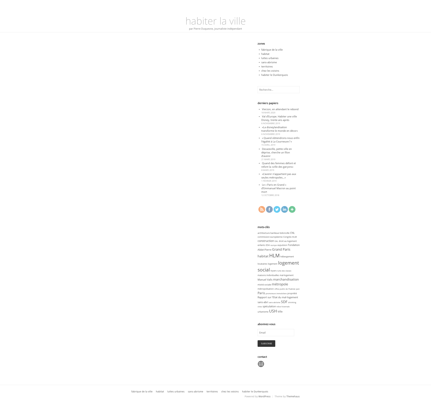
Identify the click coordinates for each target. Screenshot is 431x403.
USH (273, 311)
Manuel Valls (265, 279)
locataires (262, 263)
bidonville (284, 232)
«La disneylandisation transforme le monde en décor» (279, 128)
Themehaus (293, 396)
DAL (276, 241)
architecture (264, 232)
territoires (267, 66)
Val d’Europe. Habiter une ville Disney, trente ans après (279, 118)
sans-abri (263, 302)
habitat (265, 54)
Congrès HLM (290, 236)
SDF (284, 301)
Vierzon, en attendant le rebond (280, 109)
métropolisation (266, 288)
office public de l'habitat (284, 289)
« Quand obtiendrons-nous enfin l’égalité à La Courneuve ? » (280, 139)
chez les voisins (270, 70)
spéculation (269, 306)
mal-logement (287, 275)
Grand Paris (281, 249)
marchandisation (286, 279)
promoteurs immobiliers (276, 293)
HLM (274, 255)
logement (272, 263)
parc (298, 289)
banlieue (274, 232)
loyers (274, 270)
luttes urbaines (269, 58)
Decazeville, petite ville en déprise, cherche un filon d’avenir (276, 152)
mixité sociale (264, 284)
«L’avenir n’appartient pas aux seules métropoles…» (278, 175)
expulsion (282, 245)
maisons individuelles (268, 275)
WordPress (264, 396)
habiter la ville (215, 20)
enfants (261, 245)
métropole (280, 284)
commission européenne (270, 236)
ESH (268, 245)
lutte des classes (284, 271)
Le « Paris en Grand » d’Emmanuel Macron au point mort (278, 188)
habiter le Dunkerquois (274, 75)
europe (274, 245)
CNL (292, 233)
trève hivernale (283, 306)
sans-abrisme (269, 62)
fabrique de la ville (272, 49)
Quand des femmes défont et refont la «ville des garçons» (278, 164)
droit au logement (288, 241)
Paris (261, 293)
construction (266, 241)
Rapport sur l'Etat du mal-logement (278, 297)
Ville (280, 311)
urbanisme (263, 311)
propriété (292, 293)
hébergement (287, 256)
